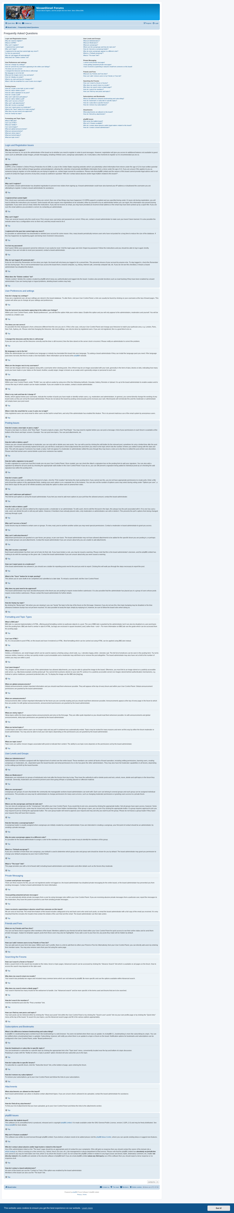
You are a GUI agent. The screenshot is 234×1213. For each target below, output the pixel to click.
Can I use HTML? (11, 122)
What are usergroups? (90, 45)
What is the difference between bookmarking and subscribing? (103, 98)
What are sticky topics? (13, 133)
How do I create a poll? (12, 94)
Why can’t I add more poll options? (16, 97)
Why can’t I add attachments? (15, 103)
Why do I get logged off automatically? (17, 55)
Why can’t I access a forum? (14, 101)
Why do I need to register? (13, 41)
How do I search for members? (93, 89)
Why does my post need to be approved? (18, 111)
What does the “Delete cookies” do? (17, 57)
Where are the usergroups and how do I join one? (99, 47)
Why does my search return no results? (96, 85)
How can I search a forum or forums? (95, 83)
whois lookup (10, 1151)
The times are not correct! (13, 69)
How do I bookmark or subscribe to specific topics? (100, 100)
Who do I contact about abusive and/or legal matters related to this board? (107, 125)
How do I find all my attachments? (94, 114)
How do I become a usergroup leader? (95, 49)
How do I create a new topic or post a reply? (19, 88)
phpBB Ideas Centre (103, 1137)
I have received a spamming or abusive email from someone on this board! (107, 66)
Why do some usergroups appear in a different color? (100, 51)
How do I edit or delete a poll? (14, 99)
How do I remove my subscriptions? (95, 105)
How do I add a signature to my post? (17, 92)
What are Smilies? (11, 125)
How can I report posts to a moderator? (18, 107)
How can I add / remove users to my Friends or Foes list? (102, 76)
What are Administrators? (91, 41)
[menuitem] (18, 23)
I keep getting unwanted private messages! (97, 64)
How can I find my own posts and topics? (96, 91)
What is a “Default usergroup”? (93, 53)
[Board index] (20, 12)
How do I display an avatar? (14, 77)
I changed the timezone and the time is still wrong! (21, 71)
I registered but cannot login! (14, 47)
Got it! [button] (219, 1208)
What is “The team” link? (91, 55)
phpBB (76, 356)
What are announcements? (14, 131)
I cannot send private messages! (94, 62)
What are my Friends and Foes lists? (95, 74)
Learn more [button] (87, 1208)
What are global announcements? (16, 129)
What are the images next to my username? (19, 75)
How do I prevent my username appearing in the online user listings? (27, 66)
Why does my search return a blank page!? (97, 87)
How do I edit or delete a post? (15, 90)
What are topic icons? (12, 137)
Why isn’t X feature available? (93, 123)
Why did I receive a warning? (14, 105)
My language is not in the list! (14, 73)
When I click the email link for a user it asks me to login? (23, 81)
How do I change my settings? (15, 64)
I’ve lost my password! (12, 53)
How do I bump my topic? (13, 113)
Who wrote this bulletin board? (93, 121)
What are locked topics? (13, 135)
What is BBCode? (11, 120)
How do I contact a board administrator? (96, 127)
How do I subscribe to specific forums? (96, 103)
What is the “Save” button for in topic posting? (20, 109)
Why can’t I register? (12, 45)
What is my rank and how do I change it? (18, 79)
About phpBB (10, 1125)
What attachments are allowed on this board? (98, 112)
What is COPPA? (10, 43)
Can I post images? (11, 127)
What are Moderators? (90, 43)
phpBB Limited (66, 1123)
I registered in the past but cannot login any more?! (21, 51)
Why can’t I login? (11, 49)
